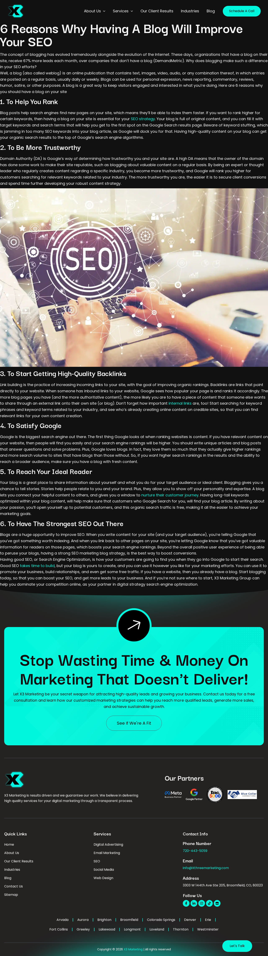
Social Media (104, 869)
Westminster (208, 929)
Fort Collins (58, 929)
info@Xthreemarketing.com (206, 867)
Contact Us (13, 886)
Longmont (132, 929)
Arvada (62, 919)
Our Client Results (18, 861)
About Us (11, 852)
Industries (12, 869)
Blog (7, 878)
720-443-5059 (195, 850)
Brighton (104, 919)
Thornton (180, 929)
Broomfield (129, 919)
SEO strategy (143, 118)
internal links (180, 403)
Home (9, 844)
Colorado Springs (161, 919)
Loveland (156, 929)
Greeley (83, 929)
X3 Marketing (133, 949)
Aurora (83, 919)
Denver (190, 919)
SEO (97, 861)
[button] (103, 11)
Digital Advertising (108, 844)
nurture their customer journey (169, 495)
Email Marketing (107, 852)
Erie (208, 919)
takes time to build (37, 565)
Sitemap (11, 894)
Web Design (103, 878)
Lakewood (107, 929)
